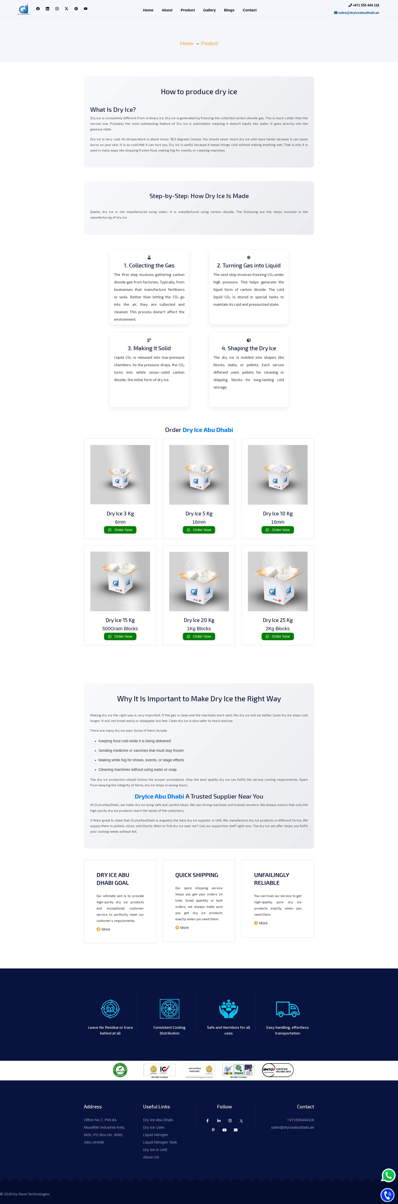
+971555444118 (300, 1120)
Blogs (229, 10)
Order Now (122, 530)
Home (148, 10)
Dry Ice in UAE (155, 1150)
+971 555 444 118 (365, 5)
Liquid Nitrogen (155, 1135)
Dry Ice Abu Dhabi (208, 429)
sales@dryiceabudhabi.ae (358, 12)
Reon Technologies (34, 1194)
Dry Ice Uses (153, 1127)
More (106, 929)
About (167, 10)
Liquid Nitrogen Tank (160, 1142)
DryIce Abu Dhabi (160, 796)
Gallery (209, 10)
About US (151, 1157)
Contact (250, 10)
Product (188, 10)
